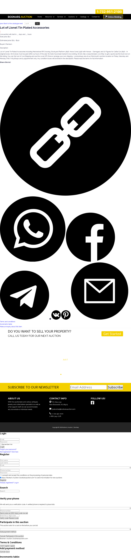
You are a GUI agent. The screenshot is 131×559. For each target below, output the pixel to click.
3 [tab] (60, 374)
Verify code (4, 518)
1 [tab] (57, 374)
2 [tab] (59, 374)
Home (39, 17)
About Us (48, 17)
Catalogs (83, 17)
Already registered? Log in (9, 483)
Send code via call (21, 513)
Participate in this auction (14, 536)
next (21, 23)
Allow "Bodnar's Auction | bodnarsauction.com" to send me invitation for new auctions (32, 478)
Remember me (7, 444)
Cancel (2, 536)
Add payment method (8, 532)
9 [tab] (71, 374)
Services (60, 17)
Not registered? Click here (9, 452)
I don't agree (4, 546)
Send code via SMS (7, 513)
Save (7, 552)
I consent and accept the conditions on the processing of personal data (27, 475)
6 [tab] (66, 374)
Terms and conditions (7, 322)
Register (3, 480)
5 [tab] (64, 374)
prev (1, 23)
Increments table (6, 324)
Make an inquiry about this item (11, 326)
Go (37, 23)
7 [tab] (68, 374)
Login (2, 447)
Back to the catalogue (11, 23)
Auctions (71, 17)
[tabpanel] (65, 351)
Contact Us (96, 17)
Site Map (76, 427)
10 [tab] (73, 374)
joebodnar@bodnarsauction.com (63, 409)
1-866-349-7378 (55, 416)
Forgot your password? (8, 449)
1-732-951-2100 (109, 11)
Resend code (13, 518)
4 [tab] (62, 374)
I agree (12, 546)
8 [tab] (70, 374)
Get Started (112, 334)
